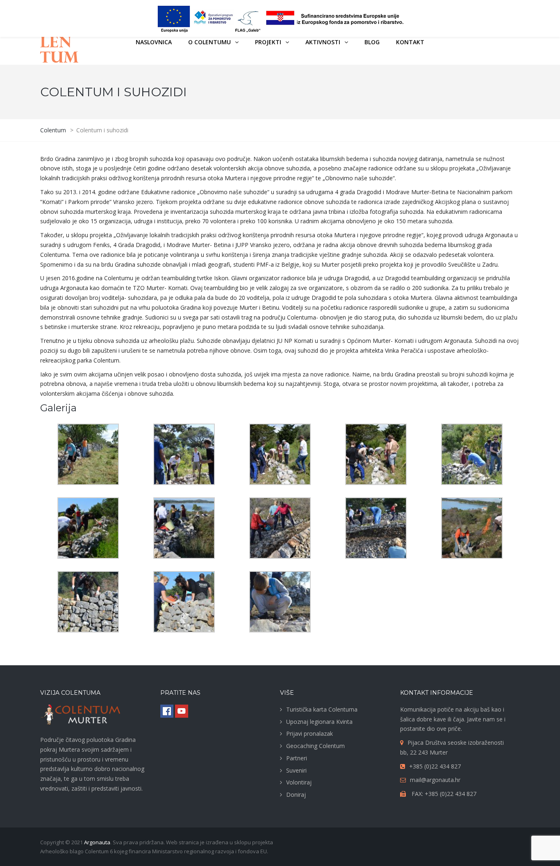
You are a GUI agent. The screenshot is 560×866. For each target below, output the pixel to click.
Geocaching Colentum (315, 746)
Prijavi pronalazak (309, 733)
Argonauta (97, 842)
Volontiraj (299, 782)
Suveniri (296, 770)
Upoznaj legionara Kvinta (319, 721)
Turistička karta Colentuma (321, 709)
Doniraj (296, 794)
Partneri (296, 758)
